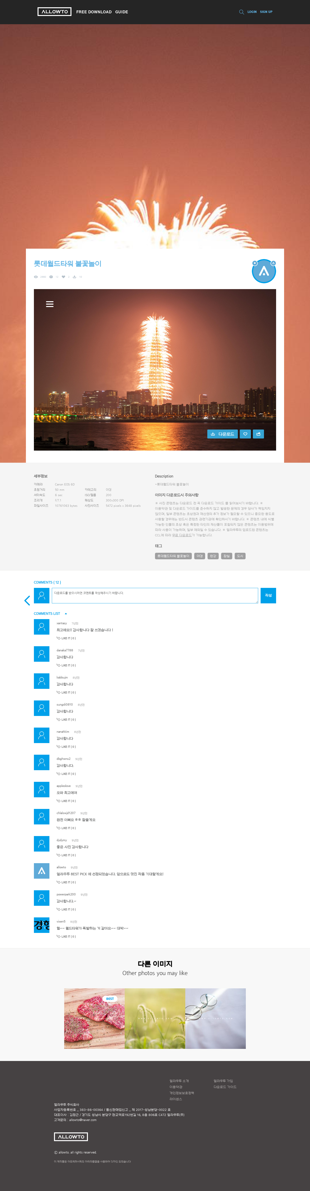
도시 (240, 556)
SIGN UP (266, 11)
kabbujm (62, 677)
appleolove (64, 785)
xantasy (62, 623)
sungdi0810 (65, 704)
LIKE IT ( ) (69, 638)
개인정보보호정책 (182, 1093)
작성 (268, 595)
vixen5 (61, 921)
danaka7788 (65, 650)
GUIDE (121, 12)
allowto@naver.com (82, 1120)
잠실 (227, 556)
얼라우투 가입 (223, 1081)
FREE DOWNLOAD (94, 12)
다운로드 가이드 (212, 503)
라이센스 (176, 1099)
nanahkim (63, 731)
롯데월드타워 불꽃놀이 (173, 556)
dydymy (62, 840)
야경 (200, 556)
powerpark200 (66, 894)
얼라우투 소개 (179, 1081)
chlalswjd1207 (66, 812)
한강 (213, 556)
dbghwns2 (63, 758)
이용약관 (176, 1087)
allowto (61, 867)
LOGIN (252, 11)
